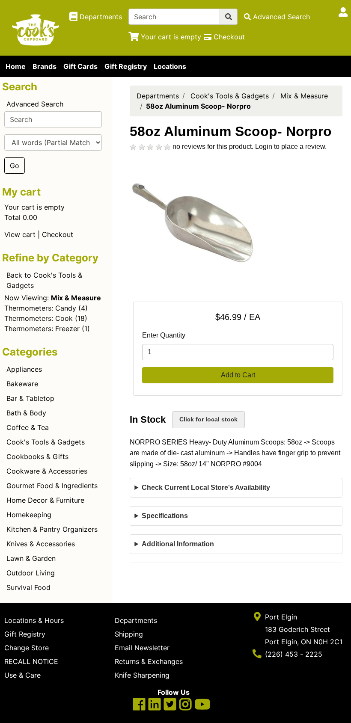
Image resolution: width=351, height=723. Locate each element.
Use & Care (22, 675)
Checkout (57, 234)
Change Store (26, 647)
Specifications (165, 515)
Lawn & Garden (31, 558)
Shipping (129, 634)
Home (16, 66)
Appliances (24, 369)
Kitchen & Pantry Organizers (52, 529)
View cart (20, 234)
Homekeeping (28, 514)
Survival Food (28, 587)
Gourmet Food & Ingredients (52, 485)
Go (14, 165)
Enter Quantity (163, 335)
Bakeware (22, 383)
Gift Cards (80, 66)
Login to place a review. (291, 146)
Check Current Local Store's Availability (206, 487)
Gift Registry (125, 66)
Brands (45, 66)
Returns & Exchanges (149, 661)
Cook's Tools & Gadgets (45, 442)
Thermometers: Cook (38, 318)
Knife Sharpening (142, 675)
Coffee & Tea (27, 427)
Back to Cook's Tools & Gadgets (44, 280)
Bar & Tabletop (30, 398)
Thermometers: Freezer (42, 328)
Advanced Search (34, 104)
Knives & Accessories (40, 543)
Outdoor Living (30, 573)
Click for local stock (208, 419)
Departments (158, 96)
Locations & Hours (34, 620)
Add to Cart (238, 375)
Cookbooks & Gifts (37, 456)
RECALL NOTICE (31, 661)
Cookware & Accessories (46, 471)
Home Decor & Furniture (45, 500)
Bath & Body (26, 413)
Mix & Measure (304, 96)
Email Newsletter (142, 647)
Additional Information (178, 544)
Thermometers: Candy (40, 308)
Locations (170, 66)
